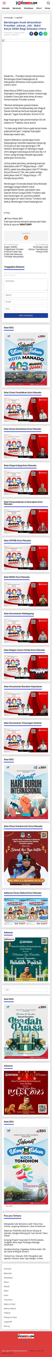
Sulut (6, 1295)
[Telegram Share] (41, 34)
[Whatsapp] (45, 34)
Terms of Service (37, 1351)
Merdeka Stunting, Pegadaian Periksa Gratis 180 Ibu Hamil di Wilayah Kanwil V (24, 1250)
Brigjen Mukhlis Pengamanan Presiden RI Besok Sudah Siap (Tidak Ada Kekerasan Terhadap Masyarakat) (14, 250)
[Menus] (4, 3)
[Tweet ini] (36, 34)
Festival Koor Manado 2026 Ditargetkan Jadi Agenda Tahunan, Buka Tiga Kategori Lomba (23, 1257)
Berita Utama (10, 1308)
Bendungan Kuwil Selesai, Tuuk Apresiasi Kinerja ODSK (38, 248)
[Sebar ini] (31, 34)
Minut (6, 1282)
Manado (7, 1269)
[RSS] (26, 237)
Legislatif (7, 35)
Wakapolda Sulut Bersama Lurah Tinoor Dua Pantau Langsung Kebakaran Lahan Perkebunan (24, 1225)
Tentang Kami (7, 1353)
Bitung (7, 1326)
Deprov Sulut (9, 1304)
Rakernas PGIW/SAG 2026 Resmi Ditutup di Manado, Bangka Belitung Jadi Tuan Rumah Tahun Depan (26, 1233)
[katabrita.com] (26, 3)
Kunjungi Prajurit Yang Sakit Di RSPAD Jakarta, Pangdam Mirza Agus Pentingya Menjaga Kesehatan (24, 1242)
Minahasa (8, 1277)
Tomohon (8, 1299)
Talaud (7, 1313)
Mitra (6, 1291)
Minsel (6, 1286)
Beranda (8, 1273)
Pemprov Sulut (10, 1317)
